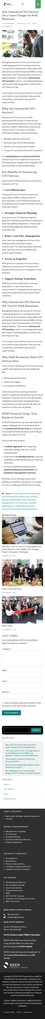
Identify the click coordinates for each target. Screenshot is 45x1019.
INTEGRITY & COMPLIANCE (15, 854)
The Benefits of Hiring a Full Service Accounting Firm (20, 760)
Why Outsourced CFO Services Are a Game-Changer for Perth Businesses (21, 746)
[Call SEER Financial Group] (38, 4)
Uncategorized (9, 799)
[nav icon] (22, 4)
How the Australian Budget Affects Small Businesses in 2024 (22, 766)
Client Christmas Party (12, 589)
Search (36, 730)
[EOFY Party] (22, 610)
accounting (17, 493)
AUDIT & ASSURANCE (12, 811)
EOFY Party (7, 626)
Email (5, 681)
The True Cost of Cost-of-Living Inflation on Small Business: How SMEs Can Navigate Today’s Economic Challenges (21, 549)
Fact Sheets (9, 789)
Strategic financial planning (24, 509)
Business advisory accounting (23, 497)
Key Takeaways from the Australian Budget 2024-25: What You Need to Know (23, 772)
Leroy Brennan (8, 23)
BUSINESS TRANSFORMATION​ (16, 827)
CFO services (21, 503)
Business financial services (14, 500)
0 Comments (7, 26)
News (34, 23)
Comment (7, 649)
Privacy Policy (9, 1012)
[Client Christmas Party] (22, 572)
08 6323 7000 (13, 915)
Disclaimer (27, 1012)
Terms (19, 1012)
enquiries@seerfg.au (15, 917)
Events (6, 784)
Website (6, 692)
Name (5, 670)
